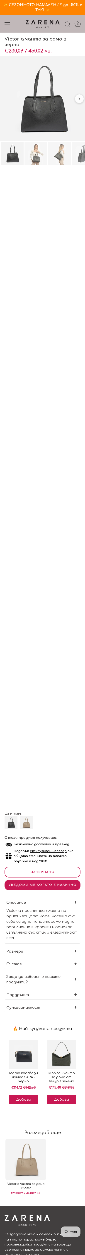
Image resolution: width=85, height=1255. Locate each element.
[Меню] (7, 24)
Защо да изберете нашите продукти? (33, 979)
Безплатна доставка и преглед (41, 844)
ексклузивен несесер (48, 851)
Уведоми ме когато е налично (43, 885)
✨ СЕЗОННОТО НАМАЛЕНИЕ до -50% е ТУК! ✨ (42, 7)
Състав (14, 964)
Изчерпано (42, 872)
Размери (14, 951)
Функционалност (23, 1008)
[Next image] (79, 99)
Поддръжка (17, 995)
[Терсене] (68, 25)
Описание (16, 903)
